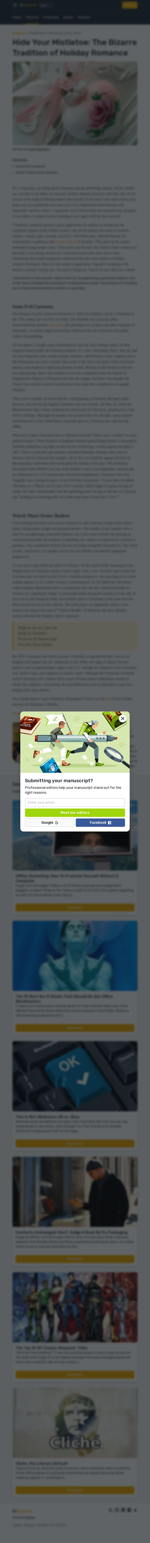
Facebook (98, 822)
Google (47, 822)
